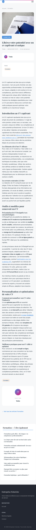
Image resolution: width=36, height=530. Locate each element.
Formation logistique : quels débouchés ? (16, 475)
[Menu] (32, 1)
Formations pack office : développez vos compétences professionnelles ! (16, 435)
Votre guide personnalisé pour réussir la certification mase (16, 464)
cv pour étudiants (27, 315)
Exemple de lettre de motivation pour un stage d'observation (16, 452)
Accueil (4, 8)
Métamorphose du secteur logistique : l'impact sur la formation (15, 458)
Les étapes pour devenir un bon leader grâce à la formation (17, 440)
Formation (10, 8)
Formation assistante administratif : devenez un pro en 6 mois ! (17, 446)
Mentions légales (6, 516)
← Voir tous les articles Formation (12, 411)
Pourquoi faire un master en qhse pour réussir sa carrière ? (16, 470)
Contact (4, 519)
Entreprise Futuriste (10, 492)
